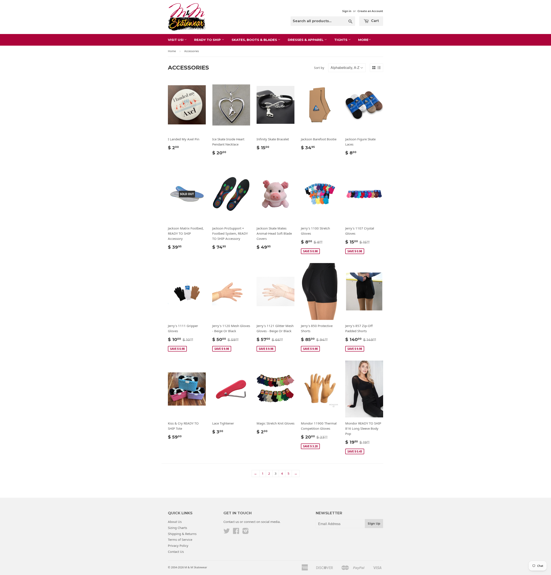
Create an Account (370, 11)
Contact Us (176, 551)
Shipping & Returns (182, 534)
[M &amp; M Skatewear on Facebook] (236, 532)
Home (172, 51)
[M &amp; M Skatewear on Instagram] (245, 532)
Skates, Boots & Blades (255, 40)
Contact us (231, 521)
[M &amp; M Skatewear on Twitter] (226, 532)
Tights (341, 40)
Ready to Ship (208, 40)
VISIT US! (176, 40)
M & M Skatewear (195, 567)
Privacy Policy (178, 545)
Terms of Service (180, 539)
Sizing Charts (177, 527)
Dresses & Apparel (306, 40)
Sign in (346, 11)
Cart (374, 21)
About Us (175, 521)
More (363, 40)
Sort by (319, 68)
